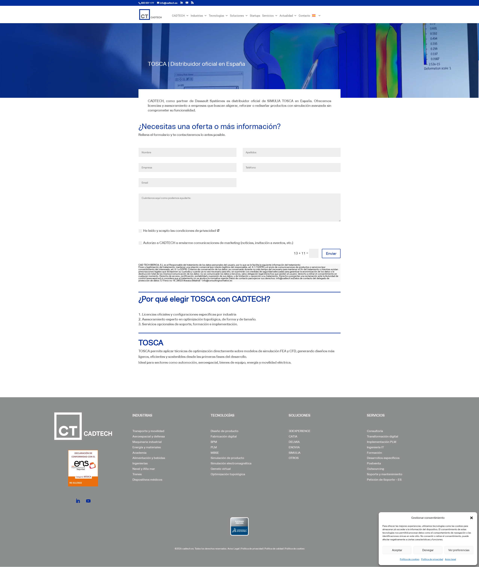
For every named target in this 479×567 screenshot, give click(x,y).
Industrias (197, 15)
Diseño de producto (224, 431)
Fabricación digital (224, 436)
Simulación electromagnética (231, 463)
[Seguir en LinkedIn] (77, 501)
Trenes (137, 474)
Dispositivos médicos (147, 479)
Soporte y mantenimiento (384, 474)
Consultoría (375, 431)
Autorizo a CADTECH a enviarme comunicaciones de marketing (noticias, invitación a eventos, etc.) (218, 243)
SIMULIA (294, 452)
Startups (255, 15)
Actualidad (286, 15)
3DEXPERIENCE (299, 431)
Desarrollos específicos (383, 458)
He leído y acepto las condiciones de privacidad (180, 231)
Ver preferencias (458, 550)
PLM (214, 447)
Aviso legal (450, 559)
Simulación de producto (227, 458)
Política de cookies (409, 559)
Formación (374, 452)
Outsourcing (375, 469)
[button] (471, 518)
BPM (214, 442)
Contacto (304, 15)
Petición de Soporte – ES (384, 479)
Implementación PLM (381, 442)
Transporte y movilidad (148, 431)
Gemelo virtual (221, 469)
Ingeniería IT (375, 447)
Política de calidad (274, 548)
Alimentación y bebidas (148, 458)
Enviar (331, 253)
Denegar (428, 550)
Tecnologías (216, 15)
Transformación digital (382, 436)
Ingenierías (140, 463)
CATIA (293, 436)
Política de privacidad (432, 559)
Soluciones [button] (237, 15)
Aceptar (397, 550)
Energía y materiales (146, 447)
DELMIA (294, 442)
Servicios (268, 15)
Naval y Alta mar (143, 469)
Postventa (374, 463)
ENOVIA (294, 447)
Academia (139, 452)
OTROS (294, 458)
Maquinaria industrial (147, 442)
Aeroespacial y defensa (148, 436)
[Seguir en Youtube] (88, 501)
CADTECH (178, 15)
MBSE (215, 452)
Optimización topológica (228, 474)
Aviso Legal (233, 548)
